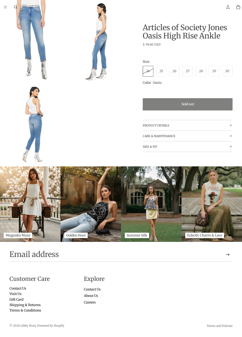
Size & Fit (150, 146)
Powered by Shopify (50, 325)
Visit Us (15, 294)
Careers (90, 302)
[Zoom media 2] (100, 41)
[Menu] (5, 7)
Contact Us (17, 288)
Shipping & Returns (25, 305)
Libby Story (28, 325)
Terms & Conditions (25, 310)
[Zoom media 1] (33, 41)
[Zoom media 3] (33, 125)
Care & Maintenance (159, 136)
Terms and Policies (220, 326)
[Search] (15, 7)
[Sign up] (228, 255)
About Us (91, 296)
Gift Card (16, 299)
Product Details (156, 125)
